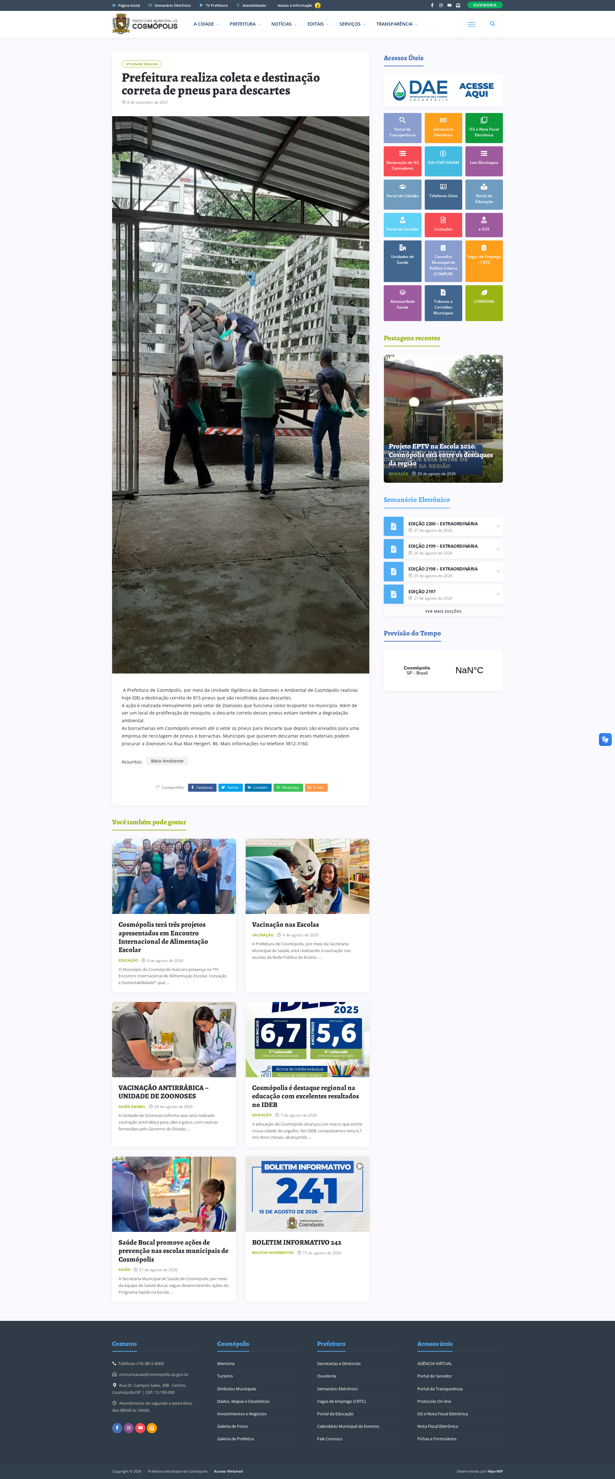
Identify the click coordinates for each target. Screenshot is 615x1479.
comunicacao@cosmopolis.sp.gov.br (154, 1374)
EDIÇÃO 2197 (421, 591)
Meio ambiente (167, 761)
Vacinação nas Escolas (285, 924)
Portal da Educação (335, 1414)
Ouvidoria (326, 1376)
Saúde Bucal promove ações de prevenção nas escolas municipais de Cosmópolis (173, 1251)
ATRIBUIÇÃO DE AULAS (425, 463)
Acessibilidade (254, 5)
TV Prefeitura (216, 5)
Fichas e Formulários (436, 1439)
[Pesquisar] (492, 24)
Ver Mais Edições (443, 611)
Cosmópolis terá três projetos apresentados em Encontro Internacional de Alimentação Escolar (163, 937)
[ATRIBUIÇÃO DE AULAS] (443, 419)
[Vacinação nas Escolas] (308, 876)
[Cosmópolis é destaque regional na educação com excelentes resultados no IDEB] (308, 1039)
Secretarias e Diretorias (339, 1363)
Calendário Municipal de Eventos (348, 1426)
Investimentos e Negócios (241, 1414)
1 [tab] (484, 361)
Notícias (281, 24)
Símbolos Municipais (236, 1389)
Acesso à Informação (295, 5)
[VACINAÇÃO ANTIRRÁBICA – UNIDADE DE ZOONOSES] (174, 1039)
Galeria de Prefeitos (235, 1439)
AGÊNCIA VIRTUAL (434, 1363)
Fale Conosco (329, 1439)
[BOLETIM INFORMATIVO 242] (308, 1194)
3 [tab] (493, 361)
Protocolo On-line (434, 1401)
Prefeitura (243, 24)
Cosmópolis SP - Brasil (443, 670)
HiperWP (495, 1471)
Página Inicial (128, 5)
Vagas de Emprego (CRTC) (341, 1401)
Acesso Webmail (228, 1471)
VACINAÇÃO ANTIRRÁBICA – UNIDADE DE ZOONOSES (164, 1092)
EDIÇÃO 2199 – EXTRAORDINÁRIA (443, 546)
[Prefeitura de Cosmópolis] (144, 24)
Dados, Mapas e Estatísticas (243, 1401)
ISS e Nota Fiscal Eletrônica (442, 1414)
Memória (225, 1363)
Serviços (350, 24)
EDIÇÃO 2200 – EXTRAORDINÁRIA (443, 524)
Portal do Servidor (434, 1376)
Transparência (394, 24)
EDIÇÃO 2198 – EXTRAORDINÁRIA (443, 569)
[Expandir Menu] (471, 24)
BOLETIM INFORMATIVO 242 (296, 1242)
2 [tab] (488, 361)
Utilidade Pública (142, 64)
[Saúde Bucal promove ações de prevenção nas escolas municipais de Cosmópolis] (174, 1194)
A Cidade (204, 24)
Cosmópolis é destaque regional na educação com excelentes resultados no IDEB (305, 1096)
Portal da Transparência (440, 1389)
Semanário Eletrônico (172, 5)
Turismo (225, 1376)
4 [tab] (497, 361)
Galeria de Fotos (232, 1426)
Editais (316, 24)
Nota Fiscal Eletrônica (437, 1426)
